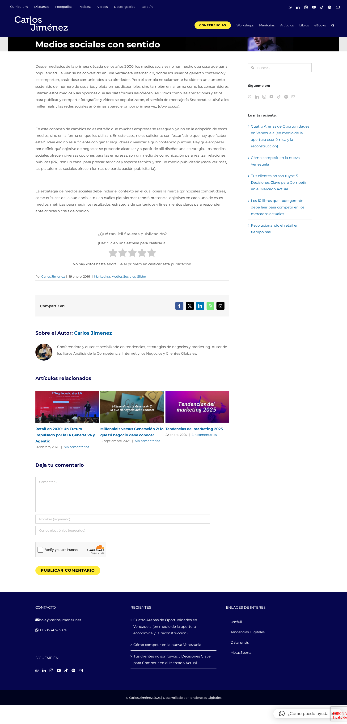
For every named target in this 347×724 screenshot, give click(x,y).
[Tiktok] (279, 97)
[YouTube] (271, 97)
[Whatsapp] (249, 97)
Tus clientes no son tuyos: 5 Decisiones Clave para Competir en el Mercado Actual (279, 182)
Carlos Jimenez (53, 276)
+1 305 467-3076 (52, 630)
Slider (141, 276)
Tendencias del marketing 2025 (194, 429)
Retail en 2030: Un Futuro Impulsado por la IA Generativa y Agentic (65, 435)
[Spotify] (286, 97)
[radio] (113, 253)
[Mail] (293, 97)
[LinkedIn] (257, 97)
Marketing (102, 276)
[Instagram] (264, 97)
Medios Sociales (123, 276)
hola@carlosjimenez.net (60, 620)
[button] (332, 25)
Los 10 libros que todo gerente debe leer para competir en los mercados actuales (277, 207)
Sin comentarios (76, 447)
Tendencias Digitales (205, 697)
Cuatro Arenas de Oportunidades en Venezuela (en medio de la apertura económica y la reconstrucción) (165, 626)
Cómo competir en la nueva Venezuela (167, 644)
